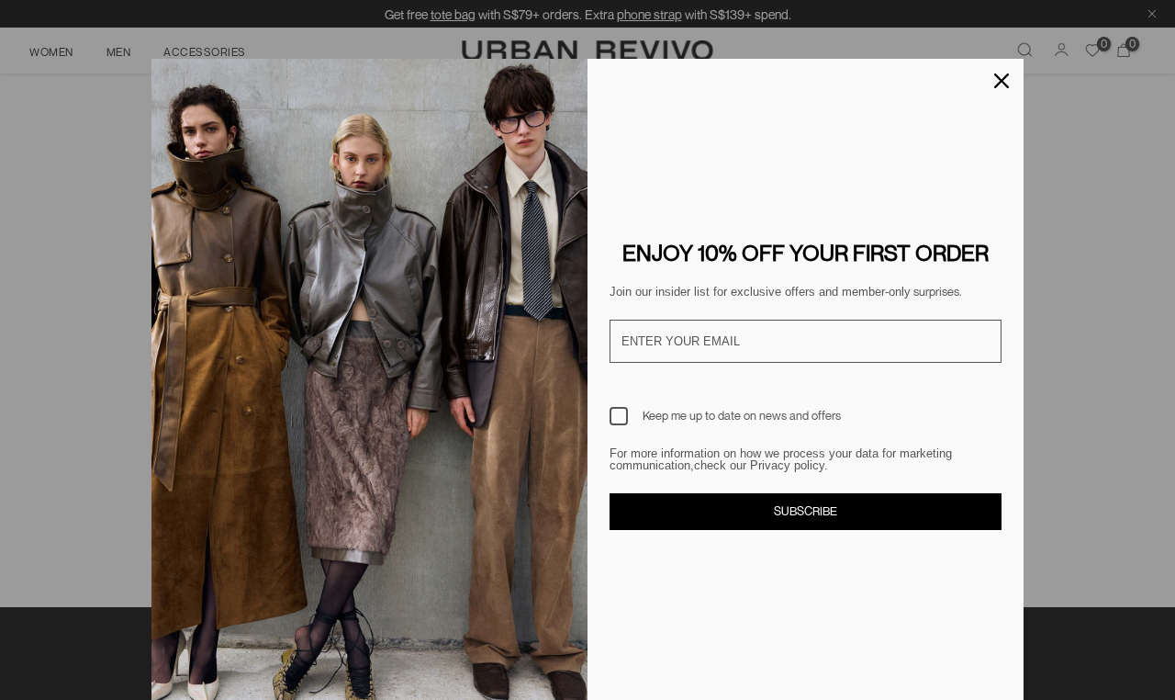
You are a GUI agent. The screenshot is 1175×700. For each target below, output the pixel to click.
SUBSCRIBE (805, 510)
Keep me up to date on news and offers (742, 415)
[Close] (1001, 81)
